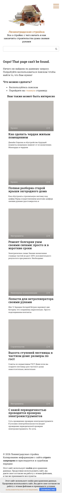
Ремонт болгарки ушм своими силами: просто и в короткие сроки (28, 245)
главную (30, 90)
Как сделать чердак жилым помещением (29, 135)
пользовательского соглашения (21, 489)
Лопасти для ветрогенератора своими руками (30, 300)
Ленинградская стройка (27, 32)
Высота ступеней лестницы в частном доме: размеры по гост (30, 356)
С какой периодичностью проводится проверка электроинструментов (27, 413)
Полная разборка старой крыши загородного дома (27, 189)
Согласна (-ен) (48, 489)
